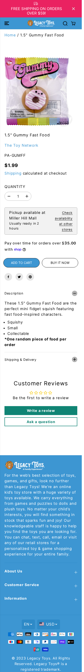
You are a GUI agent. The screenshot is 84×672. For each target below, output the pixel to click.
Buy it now (60, 263)
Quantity (14, 186)
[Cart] (73, 23)
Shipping (13, 173)
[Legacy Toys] (41, 23)
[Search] (65, 23)
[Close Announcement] (73, 9)
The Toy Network (21, 145)
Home (10, 35)
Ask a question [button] (41, 421)
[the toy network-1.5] (37, 91)
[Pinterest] (30, 277)
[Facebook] (8, 277)
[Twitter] (19, 277)
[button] (7, 23)
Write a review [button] (41, 410)
